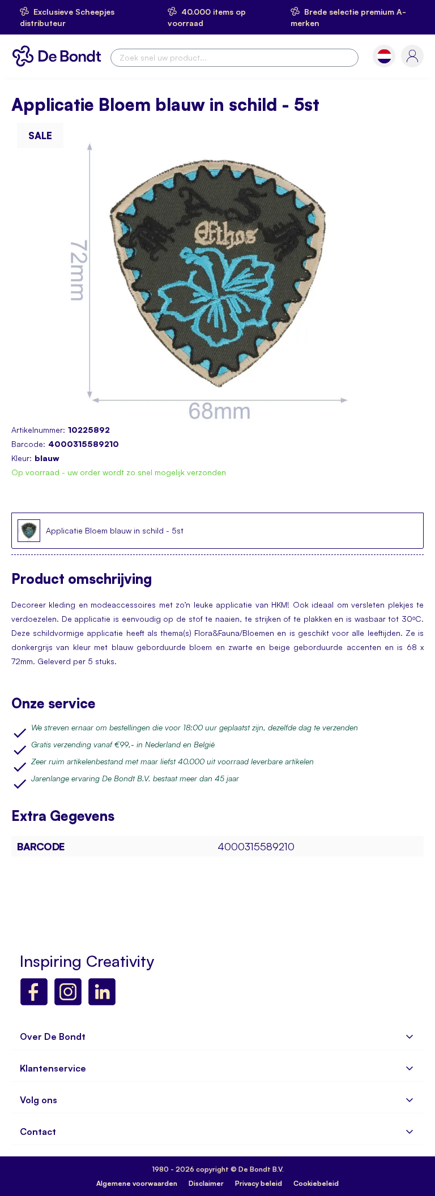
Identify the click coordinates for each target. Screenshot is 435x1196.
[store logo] (59, 56)
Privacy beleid (258, 1183)
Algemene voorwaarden (136, 1183)
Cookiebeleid (316, 1183)
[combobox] (234, 58)
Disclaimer (206, 1183)
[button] (384, 56)
